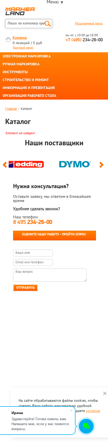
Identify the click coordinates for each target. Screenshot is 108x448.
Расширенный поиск (89, 24)
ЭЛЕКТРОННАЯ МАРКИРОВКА (27, 57)
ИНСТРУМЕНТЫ (15, 72)
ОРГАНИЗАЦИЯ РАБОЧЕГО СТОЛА (29, 96)
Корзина (20, 37)
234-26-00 (84, 40)
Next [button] (102, 167)
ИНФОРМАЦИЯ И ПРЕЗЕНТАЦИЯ (29, 88)
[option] (29, 163)
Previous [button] (6, 167)
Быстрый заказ (23, 48)
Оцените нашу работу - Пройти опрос (54, 234)
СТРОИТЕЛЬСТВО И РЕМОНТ (26, 80)
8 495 (32, 222)
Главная (11, 109)
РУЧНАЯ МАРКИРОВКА (21, 64)
